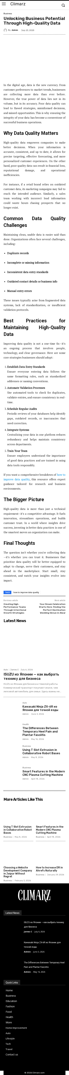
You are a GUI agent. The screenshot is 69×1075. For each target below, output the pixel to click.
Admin (15, 30)
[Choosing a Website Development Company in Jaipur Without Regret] (18, 854)
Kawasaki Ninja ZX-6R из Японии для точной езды (40, 708)
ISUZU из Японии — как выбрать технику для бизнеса (31, 676)
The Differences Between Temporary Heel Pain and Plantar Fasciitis (40, 731)
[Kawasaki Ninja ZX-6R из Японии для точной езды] (12, 710)
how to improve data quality (26, 592)
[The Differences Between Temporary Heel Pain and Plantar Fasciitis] (12, 731)
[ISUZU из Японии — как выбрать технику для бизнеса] (34, 645)
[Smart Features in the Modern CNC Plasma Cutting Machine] (12, 775)
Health (25, 724)
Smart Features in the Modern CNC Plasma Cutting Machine (43, 773)
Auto (6, 670)
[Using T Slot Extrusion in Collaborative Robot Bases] (12, 753)
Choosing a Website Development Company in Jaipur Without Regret (18, 872)
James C (14, 670)
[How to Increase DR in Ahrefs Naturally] (51, 854)
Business (8, 14)
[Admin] (6, 30)
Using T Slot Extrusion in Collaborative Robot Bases (41, 751)
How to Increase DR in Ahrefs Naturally (49, 869)
